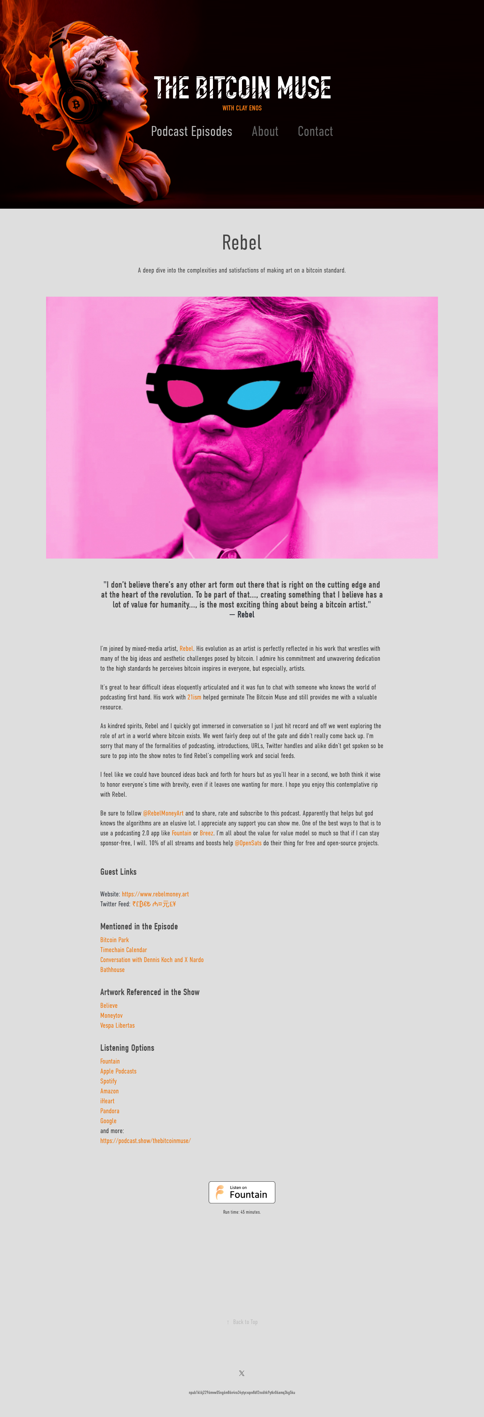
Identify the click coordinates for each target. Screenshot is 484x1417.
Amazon (109, 1091)
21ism (194, 697)
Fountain (110, 1061)
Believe (109, 1005)
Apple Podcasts (118, 1071)
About (265, 131)
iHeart (107, 1101)
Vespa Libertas (117, 1025)
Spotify (108, 1081)
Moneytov (111, 1015)
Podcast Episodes (191, 131)
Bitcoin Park (114, 940)
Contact (315, 131)
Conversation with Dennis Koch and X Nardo (152, 960)
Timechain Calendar (123, 950)
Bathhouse (112, 970)
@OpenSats (248, 843)
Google (108, 1121)
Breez (206, 833)
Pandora (109, 1111)
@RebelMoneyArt (163, 813)
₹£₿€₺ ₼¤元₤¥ (154, 904)
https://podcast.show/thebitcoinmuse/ (145, 1141)
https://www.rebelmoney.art (155, 894)
